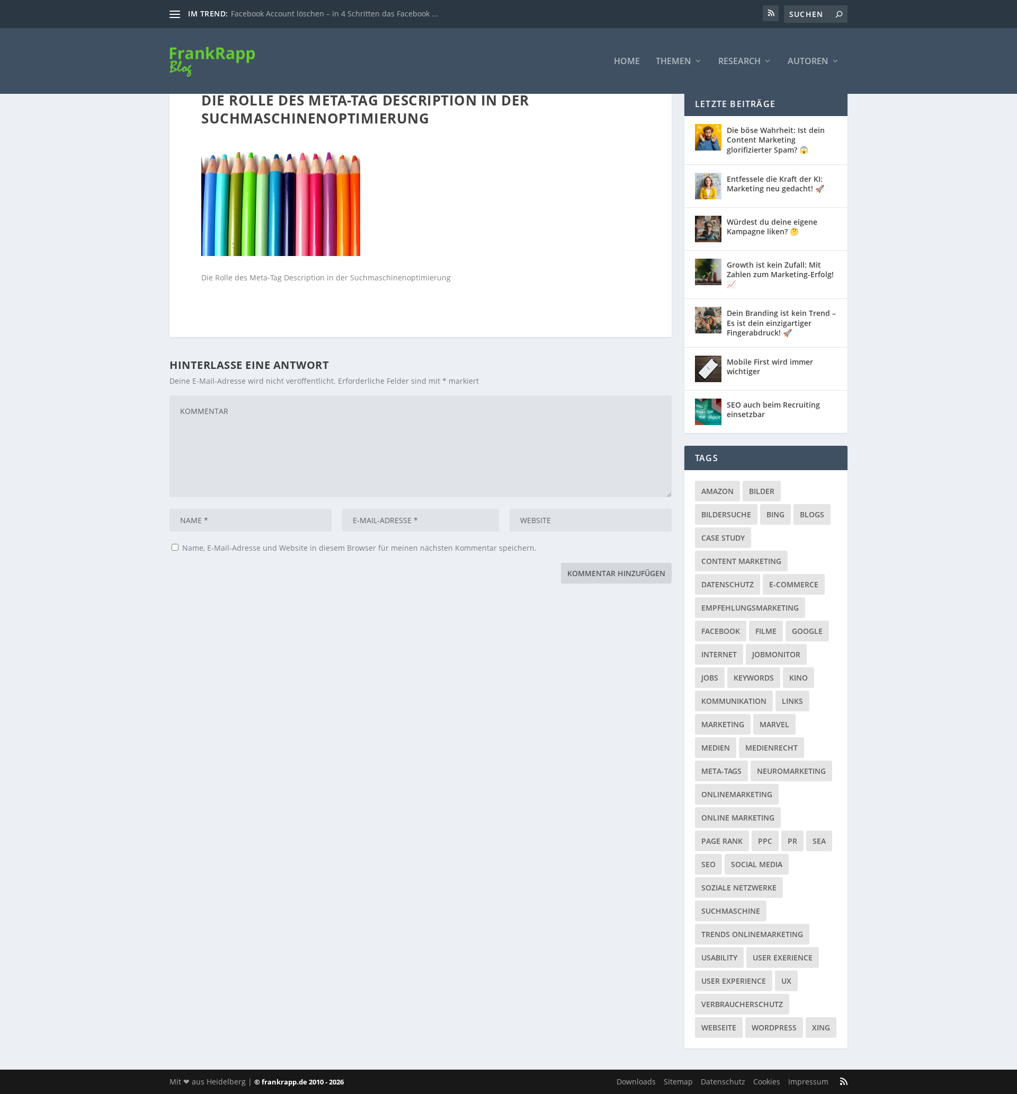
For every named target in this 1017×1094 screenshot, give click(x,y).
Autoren (808, 62)
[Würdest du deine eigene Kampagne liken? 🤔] (708, 229)
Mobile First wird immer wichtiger (770, 366)
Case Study (723, 538)
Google (807, 631)
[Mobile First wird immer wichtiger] (708, 369)
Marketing (722, 724)
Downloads (636, 1082)
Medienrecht (771, 748)
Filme (766, 631)
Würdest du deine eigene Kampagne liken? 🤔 (772, 226)
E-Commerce (793, 584)
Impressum (808, 1082)
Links (792, 701)
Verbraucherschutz (742, 1004)
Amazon (717, 491)
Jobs (709, 678)
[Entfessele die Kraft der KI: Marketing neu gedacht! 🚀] (708, 186)
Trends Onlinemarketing (752, 934)
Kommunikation (733, 701)
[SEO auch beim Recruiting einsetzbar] (708, 412)
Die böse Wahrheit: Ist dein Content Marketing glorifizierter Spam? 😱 (776, 139)
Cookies (766, 1082)
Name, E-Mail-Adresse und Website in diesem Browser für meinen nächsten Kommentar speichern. (359, 548)
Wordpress (774, 1027)
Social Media (756, 864)
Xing (821, 1027)
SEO (708, 864)
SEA (819, 841)
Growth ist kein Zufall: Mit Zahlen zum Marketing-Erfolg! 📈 (780, 274)
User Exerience (783, 957)
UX (786, 981)
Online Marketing (737, 818)
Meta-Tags (721, 771)
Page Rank (722, 841)
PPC (765, 841)
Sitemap (678, 1082)
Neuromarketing (791, 771)
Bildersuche (726, 514)
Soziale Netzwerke (739, 888)
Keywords (754, 678)
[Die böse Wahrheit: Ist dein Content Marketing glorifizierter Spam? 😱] (708, 137)
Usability (719, 957)
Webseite (718, 1027)
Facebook (720, 631)
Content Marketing (741, 561)
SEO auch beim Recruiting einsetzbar (773, 409)
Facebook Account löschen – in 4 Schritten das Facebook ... (334, 13)
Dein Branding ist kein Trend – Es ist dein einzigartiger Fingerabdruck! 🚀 (781, 322)
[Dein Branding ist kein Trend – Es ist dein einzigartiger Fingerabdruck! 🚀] (708, 320)
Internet (719, 654)
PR (792, 841)
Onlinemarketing (736, 794)
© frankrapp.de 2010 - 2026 (299, 1082)
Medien (715, 748)
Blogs (812, 514)
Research (739, 62)
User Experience (733, 981)
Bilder (761, 491)
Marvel (774, 724)
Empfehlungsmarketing (750, 608)
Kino (798, 678)
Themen (673, 62)
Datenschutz (727, 584)
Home (627, 62)
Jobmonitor (776, 654)
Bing (775, 514)
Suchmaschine (730, 911)
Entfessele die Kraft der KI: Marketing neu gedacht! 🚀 (775, 183)
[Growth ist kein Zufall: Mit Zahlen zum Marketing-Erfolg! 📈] (708, 272)
